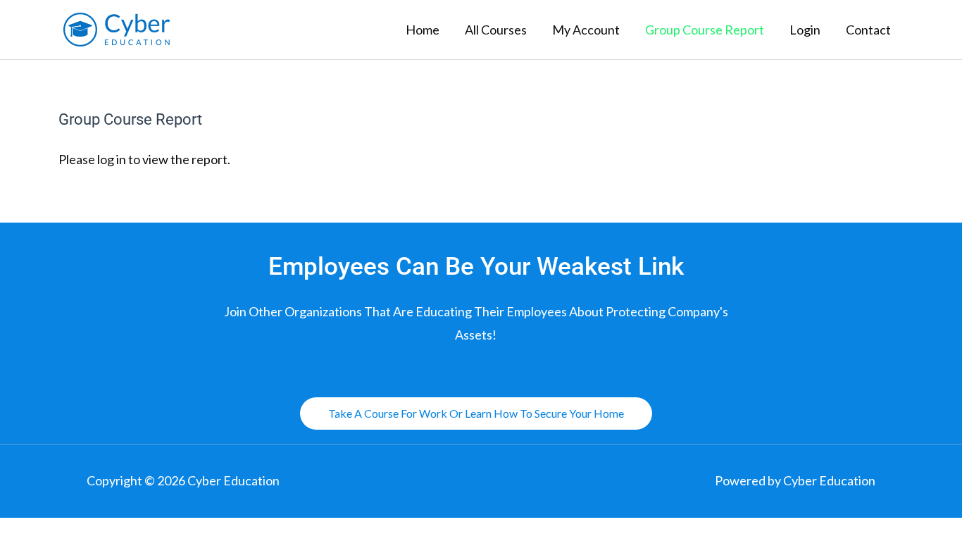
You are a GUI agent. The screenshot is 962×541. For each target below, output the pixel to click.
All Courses (496, 29)
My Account (586, 29)
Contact (868, 29)
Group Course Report (704, 29)
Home (422, 29)
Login (804, 29)
